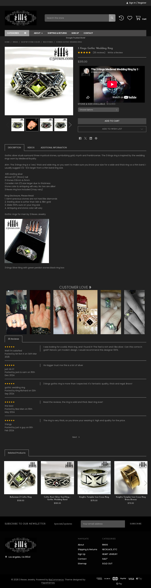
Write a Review (115, 52)
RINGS (105, 544)
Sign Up (75, 33)
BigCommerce (56, 579)
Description (14, 147)
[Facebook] (80, 138)
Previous (8, 124)
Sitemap (82, 563)
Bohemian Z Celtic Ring (21, 497)
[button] (112, 129)
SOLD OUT (107, 563)
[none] (39, 81)
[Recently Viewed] (122, 18)
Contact (88, 33)
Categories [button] (13, 33)
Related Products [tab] (17, 452)
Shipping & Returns (57, 33)
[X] (85, 138)
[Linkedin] (90, 138)
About (37, 33)
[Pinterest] (96, 138)
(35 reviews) (99, 52)
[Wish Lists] (130, 18)
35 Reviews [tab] (13, 338)
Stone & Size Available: (97, 104)
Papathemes (48, 582)
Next (70, 124)
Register (142, 2)
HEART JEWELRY (110, 554)
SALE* (105, 558)
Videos (31, 147)
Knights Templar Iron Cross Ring (94, 497)
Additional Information (54, 147)
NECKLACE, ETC (109, 549)
